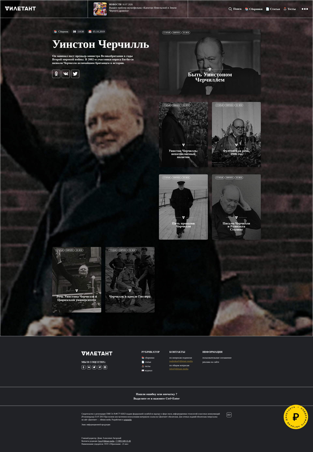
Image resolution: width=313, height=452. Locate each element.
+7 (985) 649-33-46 (123, 441)
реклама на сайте (210, 362)
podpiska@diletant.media (181, 361)
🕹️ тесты (146, 366)
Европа (176, 32)
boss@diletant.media (106, 441)
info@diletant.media (178, 369)
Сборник (61, 31)
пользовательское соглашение (216, 358)
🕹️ (289, 9)
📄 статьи (146, 362)
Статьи (166, 32)
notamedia (128, 420)
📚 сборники (148, 358)
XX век (186, 32)
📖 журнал (147, 370)
